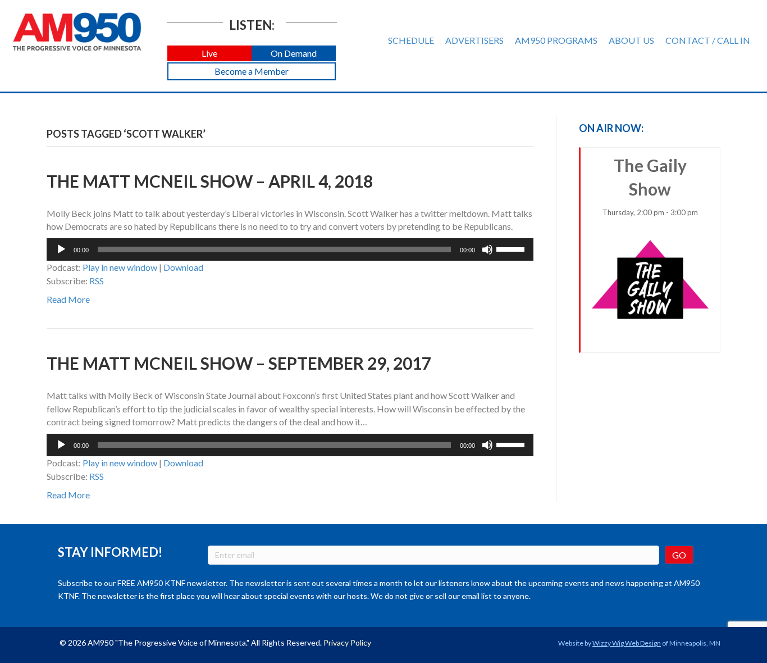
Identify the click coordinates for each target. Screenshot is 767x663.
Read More (68, 299)
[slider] (512, 248)
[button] (209, 54)
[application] (290, 249)
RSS (96, 280)
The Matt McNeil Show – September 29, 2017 (239, 363)
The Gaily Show (650, 186)
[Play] (61, 249)
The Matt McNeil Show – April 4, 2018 (210, 181)
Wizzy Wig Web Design (626, 643)
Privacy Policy (347, 642)
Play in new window (120, 267)
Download (183, 267)
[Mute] (487, 249)
